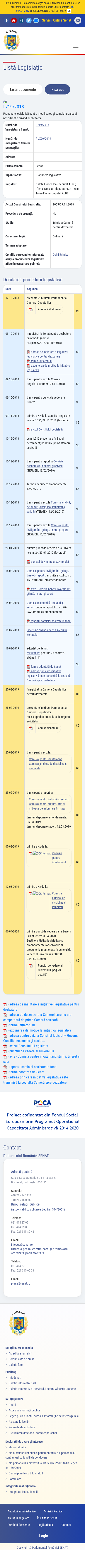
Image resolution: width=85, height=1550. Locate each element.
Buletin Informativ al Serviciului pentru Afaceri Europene (42, 1389)
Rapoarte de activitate (22, 1427)
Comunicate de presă (21, 1359)
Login (43, 1535)
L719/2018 (13, 106)
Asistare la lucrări (19, 1421)
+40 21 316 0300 (21, 1200)
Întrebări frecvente (19, 1525)
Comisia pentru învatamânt (45, 759)
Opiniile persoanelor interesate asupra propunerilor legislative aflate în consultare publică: (24, 259)
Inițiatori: (11, 184)
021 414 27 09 (19, 1222)
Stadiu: (9, 222)
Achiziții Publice (53, 1511)
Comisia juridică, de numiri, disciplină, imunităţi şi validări (49, 507)
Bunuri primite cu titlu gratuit (26, 1473)
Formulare (15, 1479)
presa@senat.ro (20, 1283)
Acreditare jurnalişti (20, 1353)
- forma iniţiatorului (21, 1025)
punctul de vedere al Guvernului (49, 561)
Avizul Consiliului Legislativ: (23, 204)
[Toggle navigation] (76, 46)
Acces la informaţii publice (24, 1410)
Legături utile (46, 1525)
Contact (66, 1525)
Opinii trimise (60, 254)
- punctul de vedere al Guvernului (30, 1051)
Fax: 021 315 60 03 (22, 1270)
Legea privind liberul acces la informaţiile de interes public (43, 1416)
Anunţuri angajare (18, 1518)
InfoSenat (14, 1377)
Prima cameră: (14, 166)
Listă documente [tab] (23, 89)
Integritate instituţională (23, 1492)
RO (78, 20)
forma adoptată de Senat (45, 666)
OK (69, 10)
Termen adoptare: (16, 245)
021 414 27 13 (19, 1266)
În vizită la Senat (47, 1518)
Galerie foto (16, 1364)
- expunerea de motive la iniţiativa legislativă (39, 1030)
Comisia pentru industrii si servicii (49, 799)
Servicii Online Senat (56, 20)
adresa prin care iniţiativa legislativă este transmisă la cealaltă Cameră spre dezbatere (49, 675)
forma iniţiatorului (41, 361)
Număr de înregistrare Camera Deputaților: (18, 143)
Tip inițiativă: (13, 175)
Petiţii (12, 1404)
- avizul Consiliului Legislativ (27, 1046)
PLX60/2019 (43, 138)
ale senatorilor (17, 1447)
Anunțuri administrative (22, 1511)
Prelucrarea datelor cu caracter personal (33, 1433)
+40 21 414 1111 (21, 1195)
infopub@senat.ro (22, 1244)
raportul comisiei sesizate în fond (50, 621)
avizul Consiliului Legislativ (46, 429)
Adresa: (10, 157)
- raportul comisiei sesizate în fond (31, 1067)
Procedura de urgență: (19, 213)
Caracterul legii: (15, 236)
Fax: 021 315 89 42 (22, 1231)
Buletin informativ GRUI (23, 1383)
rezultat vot (33, 653)
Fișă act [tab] (57, 89)
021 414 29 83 (19, 1227)
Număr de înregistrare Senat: (17, 127)
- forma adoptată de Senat (25, 1072)
